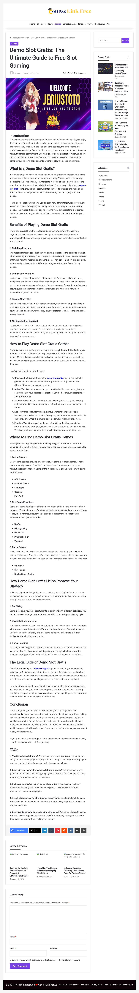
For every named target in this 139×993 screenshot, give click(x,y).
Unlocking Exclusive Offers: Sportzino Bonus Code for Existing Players (74, 870)
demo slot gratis (55, 378)
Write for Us (128, 985)
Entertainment (69, 24)
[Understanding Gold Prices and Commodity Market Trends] (105, 68)
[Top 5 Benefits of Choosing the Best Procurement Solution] (105, 126)
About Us (63, 985)
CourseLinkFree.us (47, 984)
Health (102, 192)
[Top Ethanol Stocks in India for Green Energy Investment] (105, 145)
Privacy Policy (96, 985)
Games (58, 24)
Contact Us (100, 24)
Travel (90, 24)
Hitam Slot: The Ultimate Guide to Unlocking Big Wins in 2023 (47, 870)
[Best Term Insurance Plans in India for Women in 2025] (105, 87)
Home (32, 24)
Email (13, 948)
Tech (101, 201)
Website (53, 948)
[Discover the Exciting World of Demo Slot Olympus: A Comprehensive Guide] (21, 859)
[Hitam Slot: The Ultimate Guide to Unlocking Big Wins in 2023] (48, 859)
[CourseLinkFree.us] (69, 11)
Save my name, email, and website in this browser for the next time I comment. (46, 960)
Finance (82, 24)
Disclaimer (84, 985)
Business (41, 24)
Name (13, 937)
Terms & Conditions (112, 985)
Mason (17, 73)
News (50, 24)
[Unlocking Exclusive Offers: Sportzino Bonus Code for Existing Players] (75, 859)
